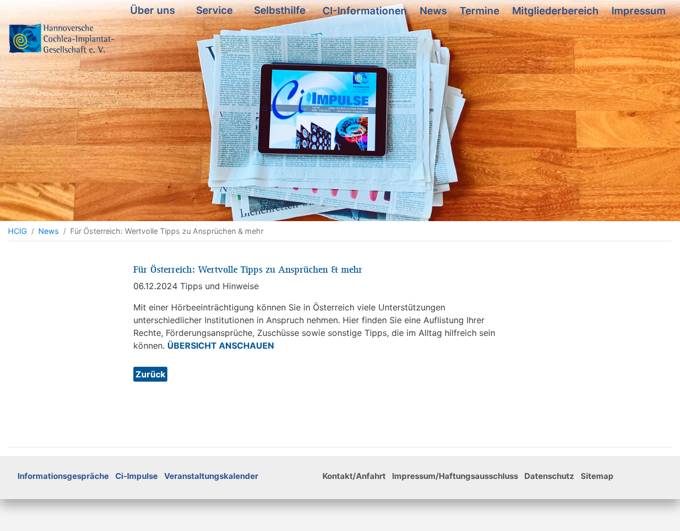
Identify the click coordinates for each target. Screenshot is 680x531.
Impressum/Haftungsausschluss (455, 476)
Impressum (638, 11)
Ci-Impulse (136, 476)
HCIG (17, 230)
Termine (479, 11)
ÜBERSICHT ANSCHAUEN (220, 345)
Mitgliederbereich (555, 11)
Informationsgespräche (63, 476)
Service (217, 12)
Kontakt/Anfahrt (354, 476)
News (433, 11)
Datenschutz (549, 476)
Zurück (150, 374)
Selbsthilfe (283, 12)
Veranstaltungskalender (211, 476)
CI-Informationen (364, 11)
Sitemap (597, 476)
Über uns (155, 12)
